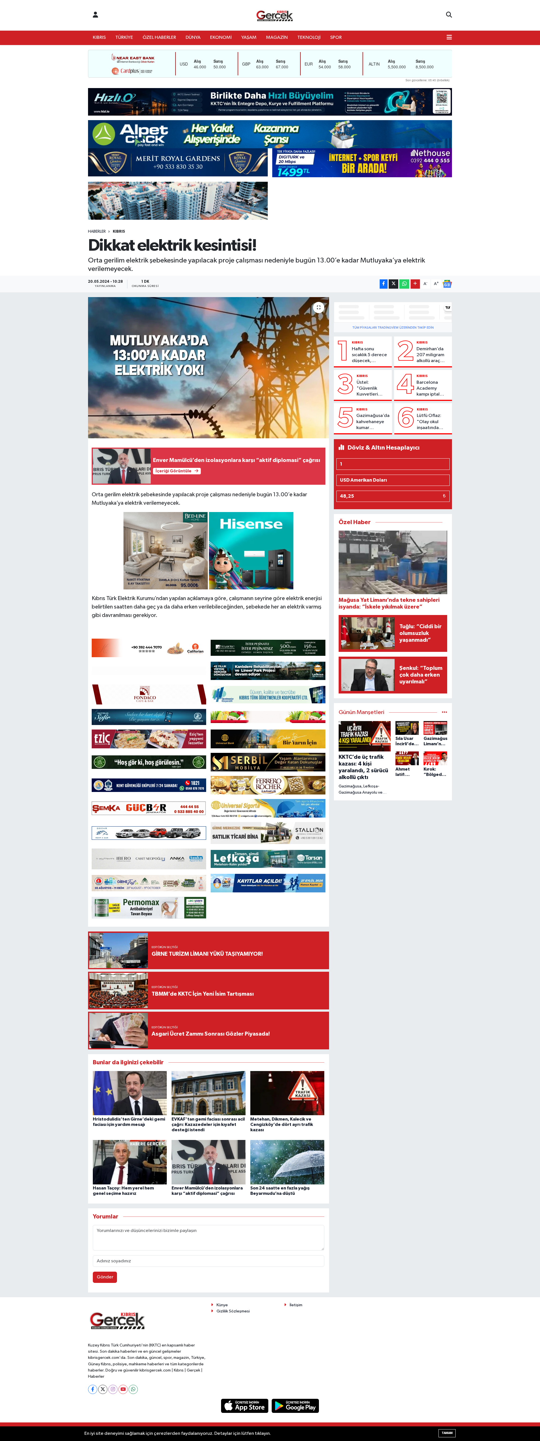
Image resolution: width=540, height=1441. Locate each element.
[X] (102, 1389)
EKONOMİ (221, 37)
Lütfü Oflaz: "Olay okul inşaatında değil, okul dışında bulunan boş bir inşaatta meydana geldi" (432, 422)
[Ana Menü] (449, 37)
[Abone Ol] (447, 284)
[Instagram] (113, 1389)
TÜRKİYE (124, 37)
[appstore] (245, 1405)
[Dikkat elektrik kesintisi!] (208, 367)
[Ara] (449, 15)
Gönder (105, 1277)
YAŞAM (248, 37)
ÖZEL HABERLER (159, 37)
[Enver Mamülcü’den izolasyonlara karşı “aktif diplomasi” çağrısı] (209, 1162)
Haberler (97, 232)
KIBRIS (99, 37)
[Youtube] (123, 1389)
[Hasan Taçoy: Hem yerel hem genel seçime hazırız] (130, 1162)
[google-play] (295, 1405)
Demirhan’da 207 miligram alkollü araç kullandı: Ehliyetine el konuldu (430, 355)
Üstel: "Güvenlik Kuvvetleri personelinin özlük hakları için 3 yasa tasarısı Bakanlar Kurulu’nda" (369, 389)
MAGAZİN (277, 37)
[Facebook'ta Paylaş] (384, 284)
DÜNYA (193, 37)
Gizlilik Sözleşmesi (233, 1311)
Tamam (447, 1433)
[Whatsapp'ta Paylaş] (404, 284)
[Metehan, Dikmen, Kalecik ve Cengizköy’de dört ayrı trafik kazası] (287, 1093)
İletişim (296, 1305)
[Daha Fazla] (415, 284)
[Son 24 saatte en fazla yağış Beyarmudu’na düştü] (287, 1162)
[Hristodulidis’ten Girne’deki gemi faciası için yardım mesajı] (130, 1093)
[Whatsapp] (133, 1389)
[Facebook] (92, 1389)
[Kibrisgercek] (274, 15)
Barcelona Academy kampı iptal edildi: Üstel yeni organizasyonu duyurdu (432, 389)
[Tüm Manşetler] (444, 712)
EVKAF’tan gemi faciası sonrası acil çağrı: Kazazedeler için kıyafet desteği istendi (208, 1124)
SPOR (336, 37)
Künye (222, 1305)
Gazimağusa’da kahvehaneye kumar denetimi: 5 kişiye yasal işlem (373, 422)
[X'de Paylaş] (393, 284)
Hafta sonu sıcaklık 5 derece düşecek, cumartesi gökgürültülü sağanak (369, 355)
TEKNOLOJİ (309, 37)
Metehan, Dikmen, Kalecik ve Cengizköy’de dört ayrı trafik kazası (281, 1124)
